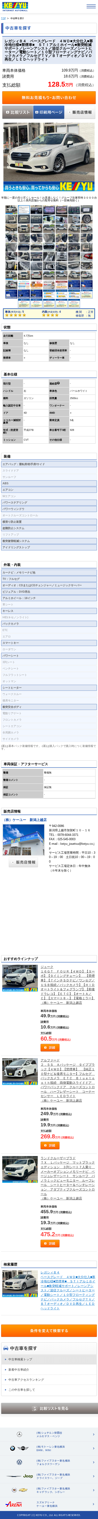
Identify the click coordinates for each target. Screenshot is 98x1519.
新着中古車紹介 (18, 1369)
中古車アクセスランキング (26, 1379)
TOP (3, 18)
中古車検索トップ (20, 1359)
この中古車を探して (21, 1389)
